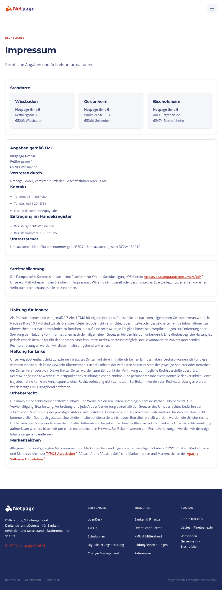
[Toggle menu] (212, 8)
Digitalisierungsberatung (106, 545)
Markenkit (53, 580)
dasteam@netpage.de (41, 211)
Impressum (12, 580)
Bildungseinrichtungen (151, 545)
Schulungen (96, 536)
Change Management (103, 553)
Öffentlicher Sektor (148, 528)
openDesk (95, 519)
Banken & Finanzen (148, 519)
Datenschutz (33, 580)
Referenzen (142, 553)
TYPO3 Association (60, 453)
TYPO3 (92, 528)
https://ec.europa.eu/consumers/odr (172, 276)
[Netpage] (20, 9)
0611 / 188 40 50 (192, 519)
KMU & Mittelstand (148, 536)
